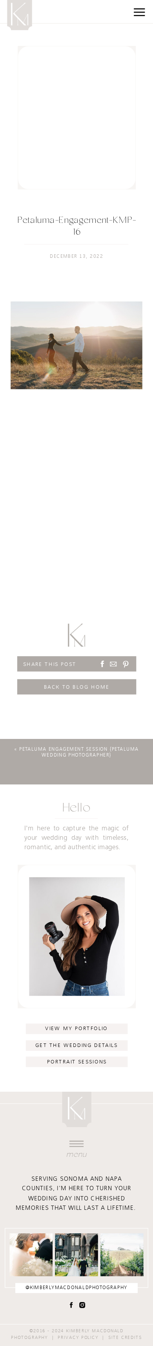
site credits (125, 1337)
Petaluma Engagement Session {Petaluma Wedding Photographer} (79, 752)
